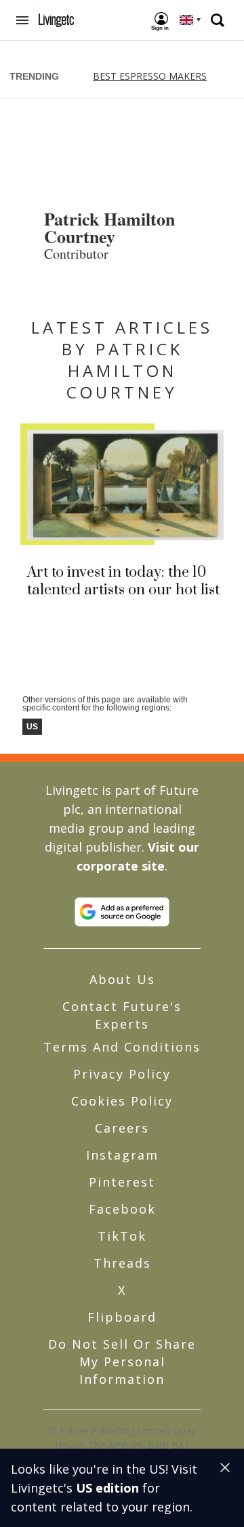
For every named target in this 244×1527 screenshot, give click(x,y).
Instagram (122, 1155)
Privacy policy (122, 1074)
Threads (122, 1263)
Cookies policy (122, 1101)
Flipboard (122, 1317)
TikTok (122, 1236)
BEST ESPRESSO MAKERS (150, 76)
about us (122, 979)
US (32, 726)
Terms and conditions (122, 1047)
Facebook (122, 1209)
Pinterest (122, 1182)
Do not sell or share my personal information (122, 1361)
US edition (107, 1488)
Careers (122, 1128)
